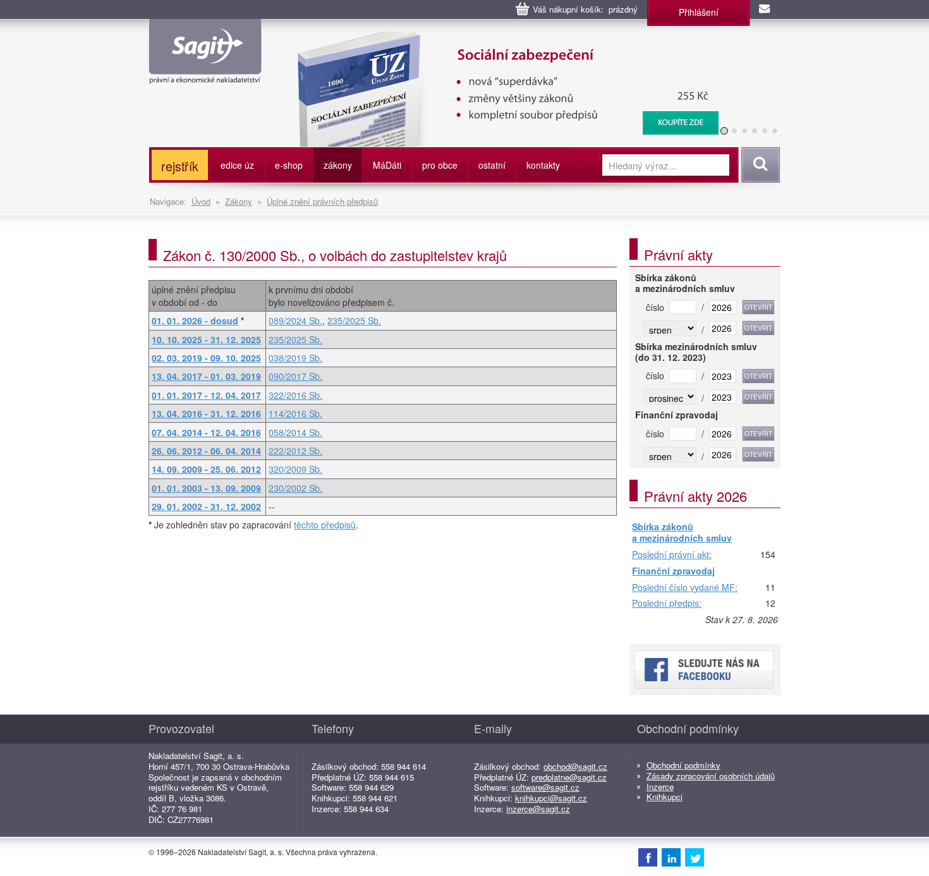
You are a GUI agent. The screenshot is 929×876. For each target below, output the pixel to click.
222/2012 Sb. (295, 450)
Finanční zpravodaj (673, 571)
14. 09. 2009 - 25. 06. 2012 (206, 469)
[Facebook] (647, 857)
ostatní (492, 165)
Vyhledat (758, 165)
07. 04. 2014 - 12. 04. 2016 (206, 432)
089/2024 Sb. (295, 320)
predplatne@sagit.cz (569, 777)
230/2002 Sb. (295, 488)
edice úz (237, 165)
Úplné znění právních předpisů (322, 201)
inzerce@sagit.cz (538, 809)
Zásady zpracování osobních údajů (711, 776)
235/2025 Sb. (354, 320)
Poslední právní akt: (672, 555)
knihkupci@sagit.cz (551, 798)
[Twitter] (694, 857)
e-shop (289, 165)
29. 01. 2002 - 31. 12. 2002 (206, 506)
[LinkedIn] (671, 857)
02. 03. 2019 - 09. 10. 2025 (206, 357)
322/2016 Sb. (295, 395)
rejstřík (179, 166)
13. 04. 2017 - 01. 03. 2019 (206, 376)
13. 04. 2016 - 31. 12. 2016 (206, 413)
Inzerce (660, 787)
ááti (387, 165)
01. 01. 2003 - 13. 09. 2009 (206, 488)
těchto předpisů (325, 524)
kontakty (543, 165)
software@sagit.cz (545, 787)
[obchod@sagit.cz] (765, 9)
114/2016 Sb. (295, 413)
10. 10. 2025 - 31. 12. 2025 (206, 339)
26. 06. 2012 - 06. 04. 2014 (206, 450)
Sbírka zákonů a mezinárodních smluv (682, 532)
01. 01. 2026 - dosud (195, 320)
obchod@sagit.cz (575, 766)
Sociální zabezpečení (500, 38)
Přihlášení (699, 12)
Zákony (238, 201)
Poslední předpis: (666, 603)
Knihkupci (665, 797)
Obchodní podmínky (683, 765)
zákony (338, 165)
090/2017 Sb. (295, 376)
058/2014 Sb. (295, 432)
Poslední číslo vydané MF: (685, 587)
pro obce (440, 165)
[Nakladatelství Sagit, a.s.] (205, 73)
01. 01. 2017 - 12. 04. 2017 (206, 395)
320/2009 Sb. (295, 469)
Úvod (200, 201)
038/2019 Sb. (295, 357)
